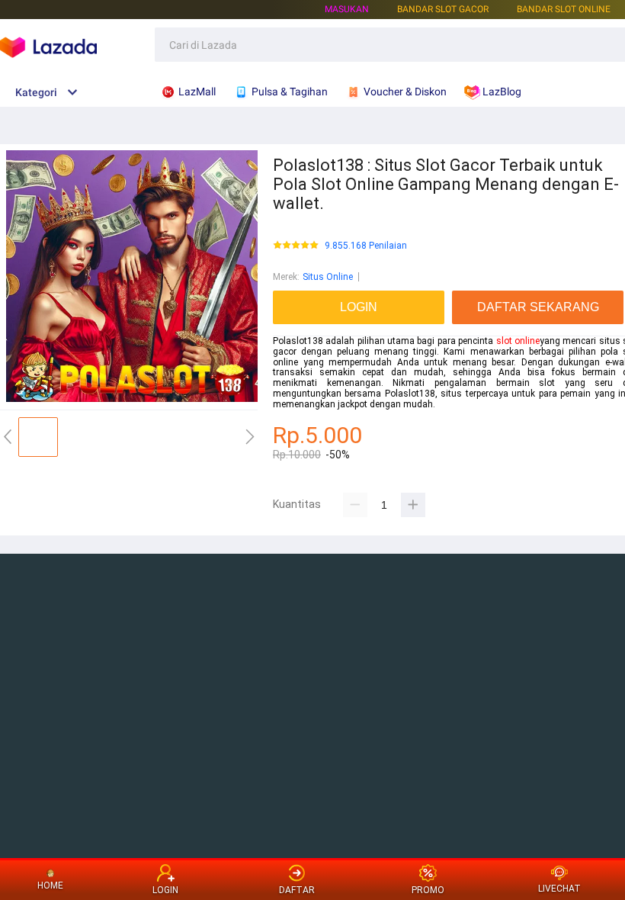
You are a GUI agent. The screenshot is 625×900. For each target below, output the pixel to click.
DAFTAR (297, 890)
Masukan (347, 9)
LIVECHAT (559, 888)
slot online (518, 341)
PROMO (428, 890)
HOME (50, 885)
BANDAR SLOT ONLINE (564, 9)
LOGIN (165, 890)
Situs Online (328, 277)
